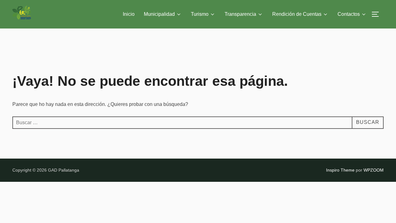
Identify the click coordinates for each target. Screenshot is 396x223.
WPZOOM (374, 170)
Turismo (200, 14)
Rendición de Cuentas (296, 14)
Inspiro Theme (340, 170)
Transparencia (240, 14)
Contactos (349, 14)
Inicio (129, 14)
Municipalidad (159, 14)
